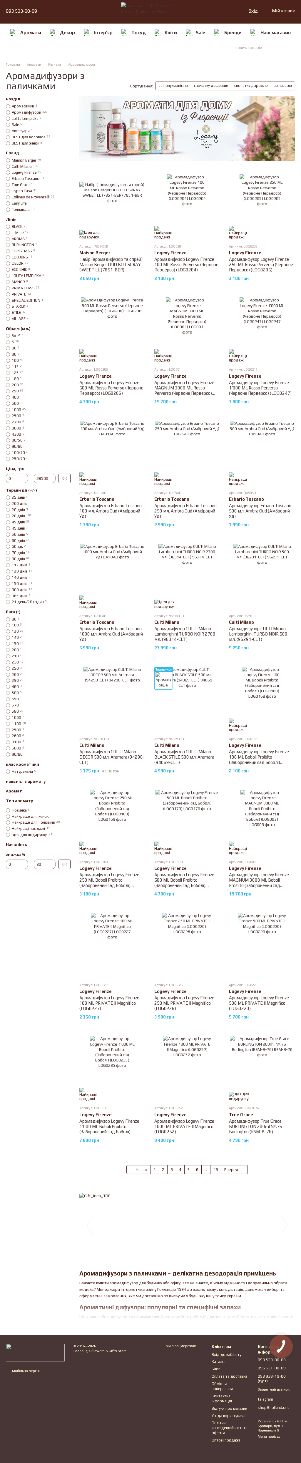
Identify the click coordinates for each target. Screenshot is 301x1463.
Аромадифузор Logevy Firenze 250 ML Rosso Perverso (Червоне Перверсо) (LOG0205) (261, 264)
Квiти (171, 32)
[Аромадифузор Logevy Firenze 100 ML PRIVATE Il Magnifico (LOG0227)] (112, 945)
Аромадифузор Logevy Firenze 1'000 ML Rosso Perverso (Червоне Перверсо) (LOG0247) (260, 388)
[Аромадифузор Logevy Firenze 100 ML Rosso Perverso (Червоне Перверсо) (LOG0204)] (187, 206)
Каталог (219, 1361)
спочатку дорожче (251, 85)
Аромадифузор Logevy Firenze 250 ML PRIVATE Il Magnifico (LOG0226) (184, 1003)
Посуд (138, 32)
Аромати (30, 32)
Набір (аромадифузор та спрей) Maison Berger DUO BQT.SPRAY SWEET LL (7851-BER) (111, 264)
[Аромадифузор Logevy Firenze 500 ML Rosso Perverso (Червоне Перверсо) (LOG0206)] (112, 329)
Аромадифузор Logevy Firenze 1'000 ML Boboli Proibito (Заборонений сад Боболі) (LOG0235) (109, 1129)
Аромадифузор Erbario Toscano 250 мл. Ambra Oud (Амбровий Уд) (185, 511)
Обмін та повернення (222, 1386)
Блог (216, 1369)
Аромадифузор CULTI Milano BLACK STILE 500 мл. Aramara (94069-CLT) (184, 757)
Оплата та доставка (229, 1376)
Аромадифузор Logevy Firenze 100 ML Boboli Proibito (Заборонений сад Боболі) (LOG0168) (259, 759)
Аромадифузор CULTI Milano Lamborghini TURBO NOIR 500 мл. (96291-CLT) (258, 634)
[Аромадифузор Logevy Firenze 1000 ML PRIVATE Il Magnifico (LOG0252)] (187, 1068)
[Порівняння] (221, 11)
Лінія (11, 219)
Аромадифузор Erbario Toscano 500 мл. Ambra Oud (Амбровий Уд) (260, 511)
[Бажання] (231, 11)
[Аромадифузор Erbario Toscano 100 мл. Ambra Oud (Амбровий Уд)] (112, 453)
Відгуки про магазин (229, 1408)
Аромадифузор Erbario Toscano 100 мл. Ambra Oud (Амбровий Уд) (110, 511)
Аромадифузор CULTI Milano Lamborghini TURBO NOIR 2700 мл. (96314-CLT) (184, 634)
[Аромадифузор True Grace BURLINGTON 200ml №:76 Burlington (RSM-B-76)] (262, 1068)
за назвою (283, 85)
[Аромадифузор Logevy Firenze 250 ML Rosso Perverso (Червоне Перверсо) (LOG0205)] (262, 206)
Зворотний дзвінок (274, 1389)
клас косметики (22, 764)
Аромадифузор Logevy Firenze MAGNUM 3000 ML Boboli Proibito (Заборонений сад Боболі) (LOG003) (259, 882)
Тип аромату (19, 800)
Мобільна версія (25, 1371)
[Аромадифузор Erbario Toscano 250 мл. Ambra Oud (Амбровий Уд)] (187, 453)
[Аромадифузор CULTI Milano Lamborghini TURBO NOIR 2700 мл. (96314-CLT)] (187, 576)
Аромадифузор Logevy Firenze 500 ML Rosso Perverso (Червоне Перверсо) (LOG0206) (111, 388)
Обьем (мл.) (18, 328)
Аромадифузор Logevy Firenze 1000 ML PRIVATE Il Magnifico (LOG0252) (184, 1126)
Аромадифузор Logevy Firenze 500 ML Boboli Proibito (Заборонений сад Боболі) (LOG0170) (184, 882)
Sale (200, 32)
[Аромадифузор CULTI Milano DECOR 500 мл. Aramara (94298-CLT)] (112, 699)
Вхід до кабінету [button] (226, 1354)
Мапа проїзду (269, 1436)
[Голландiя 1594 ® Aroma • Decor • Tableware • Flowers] (35, 1352)
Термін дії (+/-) (21, 490)
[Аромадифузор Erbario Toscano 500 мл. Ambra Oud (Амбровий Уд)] (262, 453)
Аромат (14, 791)
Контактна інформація (222, 1398)
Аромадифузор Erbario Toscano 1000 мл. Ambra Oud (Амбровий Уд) (111, 634)
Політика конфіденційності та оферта (230, 1428)
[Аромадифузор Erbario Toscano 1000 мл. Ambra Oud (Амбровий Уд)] (112, 576)
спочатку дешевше (211, 85)
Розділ (13, 99)
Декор (67, 32)
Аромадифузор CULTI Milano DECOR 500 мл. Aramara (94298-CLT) (112, 757)
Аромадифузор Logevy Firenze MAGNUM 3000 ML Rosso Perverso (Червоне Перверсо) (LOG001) (184, 390)
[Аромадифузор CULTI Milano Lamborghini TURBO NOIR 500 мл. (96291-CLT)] (262, 576)
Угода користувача (228, 1416)
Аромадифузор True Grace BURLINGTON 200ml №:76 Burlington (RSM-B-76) (255, 1126)
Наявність (16, 844)
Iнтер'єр (103, 32)
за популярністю (173, 85)
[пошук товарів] (284, 47)
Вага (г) (13, 611)
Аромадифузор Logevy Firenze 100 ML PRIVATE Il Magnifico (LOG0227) (109, 1003)
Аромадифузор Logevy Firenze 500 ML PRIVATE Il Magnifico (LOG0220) (259, 1003)
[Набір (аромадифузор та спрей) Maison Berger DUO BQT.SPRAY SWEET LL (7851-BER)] (112, 206)
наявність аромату (26, 781)
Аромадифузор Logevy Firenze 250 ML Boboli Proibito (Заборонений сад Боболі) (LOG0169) (109, 882)
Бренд (12, 152)
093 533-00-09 (21, 11)
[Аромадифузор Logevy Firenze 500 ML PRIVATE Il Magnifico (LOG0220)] (262, 945)
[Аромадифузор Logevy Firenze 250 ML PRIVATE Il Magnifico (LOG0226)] (187, 945)
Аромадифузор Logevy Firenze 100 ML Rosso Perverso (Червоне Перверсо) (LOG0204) (186, 264)
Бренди (233, 32)
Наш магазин (275, 32)
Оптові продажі (226, 1440)
